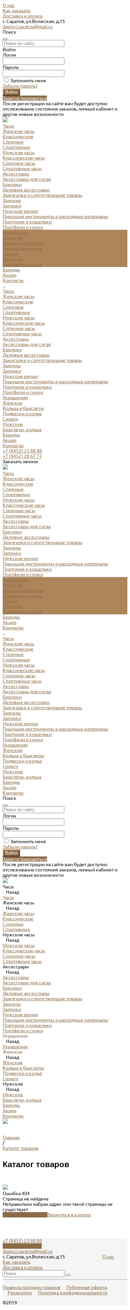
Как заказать (16, 10)
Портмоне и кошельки (27, 221)
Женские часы (18, 131)
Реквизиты (20, 1292)
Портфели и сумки (23, 227)
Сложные (13, 142)
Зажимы (12, 200)
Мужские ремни (20, 211)
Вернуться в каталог (69, 1214)
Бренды (11, 435)
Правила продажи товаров (31, 1287)
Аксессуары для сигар (27, 179)
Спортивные (16, 147)
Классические (18, 136)
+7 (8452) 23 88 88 (22, 451)
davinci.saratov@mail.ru (28, 26)
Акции (9, 440)
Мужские (13, 259)
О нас (9, 5)
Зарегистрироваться (25, 98)
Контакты (13, 445)
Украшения (15, 397)
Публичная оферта (86, 1287)
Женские (13, 237)
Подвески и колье (22, 248)
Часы (8, 291)
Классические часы (24, 158)
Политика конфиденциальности (72, 1292)
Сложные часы (19, 163)
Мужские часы (19, 152)
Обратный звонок (22, 1246)
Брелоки (12, 184)
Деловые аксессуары (26, 189)
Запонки (12, 205)
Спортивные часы (22, 168)
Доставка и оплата (22, 16)
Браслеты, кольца (22, 264)
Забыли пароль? (20, 86)
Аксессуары (16, 339)
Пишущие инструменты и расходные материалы (55, 216)
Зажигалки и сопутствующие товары (42, 195)
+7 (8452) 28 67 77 (22, 456)
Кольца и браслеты (23, 243)
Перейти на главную (25, 1214)
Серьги (10, 253)
